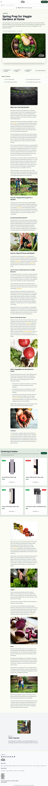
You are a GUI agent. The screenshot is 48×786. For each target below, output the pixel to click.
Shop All (43, 453)
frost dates (14, 123)
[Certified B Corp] (2, 776)
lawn (26, 256)
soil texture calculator (27, 331)
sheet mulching (17, 261)
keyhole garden (16, 397)
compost (32, 263)
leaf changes (19, 288)
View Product (11, 482)
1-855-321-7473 (20, 7)
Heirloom (15, 548)
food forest (19, 207)
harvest (31, 614)
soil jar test (28, 323)
